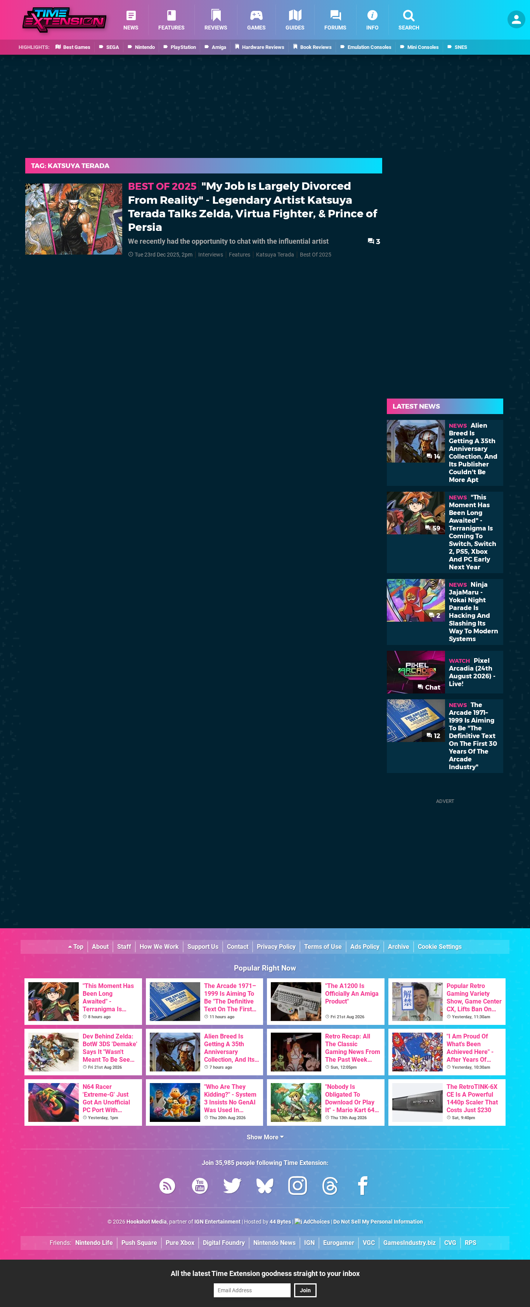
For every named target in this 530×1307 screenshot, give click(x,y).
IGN (309, 1242)
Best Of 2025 (315, 254)
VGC (369, 1242)
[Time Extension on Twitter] (232, 1187)
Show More (263, 1137)
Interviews (210, 254)
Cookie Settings (440, 946)
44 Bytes (280, 1222)
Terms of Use (323, 946)
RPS (470, 1242)
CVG (450, 1242)
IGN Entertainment (217, 1222)
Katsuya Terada (275, 254)
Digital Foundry (224, 1242)
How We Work (159, 946)
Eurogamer (338, 1242)
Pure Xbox (180, 1242)
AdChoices (316, 1222)
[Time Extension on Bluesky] (265, 1187)
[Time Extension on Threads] (330, 1187)
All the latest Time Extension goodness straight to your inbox (265, 1273)
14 (436, 456)
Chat (432, 687)
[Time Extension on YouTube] (199, 1187)
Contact (237, 946)
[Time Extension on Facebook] (362, 1187)
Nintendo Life (94, 1242)
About (100, 946)
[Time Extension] (64, 20)
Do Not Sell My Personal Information (378, 1222)
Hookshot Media (146, 1222)
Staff (124, 946)
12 (436, 736)
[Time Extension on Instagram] (297, 1187)
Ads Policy (364, 946)
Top (77, 946)
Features (239, 254)
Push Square (139, 1242)
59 (435, 528)
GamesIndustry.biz (409, 1242)
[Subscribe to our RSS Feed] (167, 1187)
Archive (398, 946)
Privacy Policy (276, 946)
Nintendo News (274, 1242)
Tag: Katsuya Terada (70, 166)
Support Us (202, 946)
